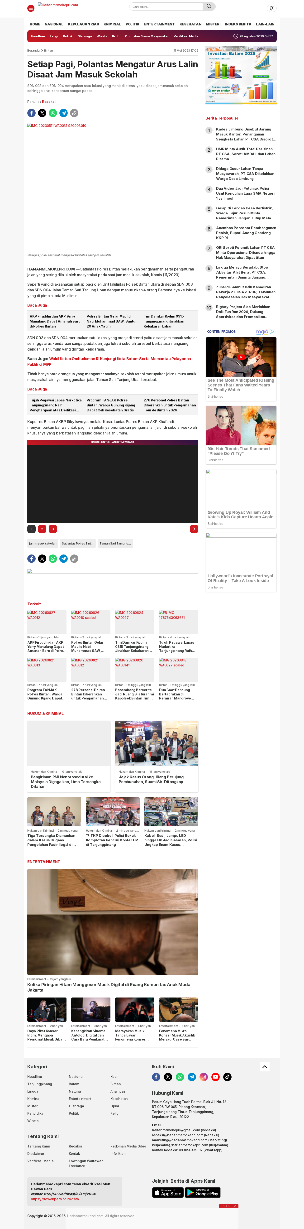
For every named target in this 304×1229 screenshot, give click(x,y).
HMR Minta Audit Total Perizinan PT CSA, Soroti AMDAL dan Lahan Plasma (246, 154)
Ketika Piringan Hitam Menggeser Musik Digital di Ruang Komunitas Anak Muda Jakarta (108, 987)
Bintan (48, 50)
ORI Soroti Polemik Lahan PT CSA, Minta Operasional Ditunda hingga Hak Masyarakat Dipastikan (246, 252)
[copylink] (74, 113)
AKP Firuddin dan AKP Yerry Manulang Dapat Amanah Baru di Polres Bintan (55, 321)
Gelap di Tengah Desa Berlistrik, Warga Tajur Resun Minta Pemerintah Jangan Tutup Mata (244, 213)
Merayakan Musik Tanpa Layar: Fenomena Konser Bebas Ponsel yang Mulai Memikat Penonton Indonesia (131, 1041)
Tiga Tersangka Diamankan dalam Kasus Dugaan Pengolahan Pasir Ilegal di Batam (51, 842)
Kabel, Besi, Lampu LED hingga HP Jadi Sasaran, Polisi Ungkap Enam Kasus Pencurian (170, 842)
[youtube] (215, 1077)
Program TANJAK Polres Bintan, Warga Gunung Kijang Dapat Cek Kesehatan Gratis (111, 405)
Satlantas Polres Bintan (78, 543)
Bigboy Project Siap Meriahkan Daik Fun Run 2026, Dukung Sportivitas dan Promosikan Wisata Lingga (243, 314)
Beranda (33, 50)
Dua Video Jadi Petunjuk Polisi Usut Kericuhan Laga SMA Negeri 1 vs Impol (245, 193)
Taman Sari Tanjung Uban (116, 543)
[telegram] (63, 113)
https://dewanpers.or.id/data (55, 1199)
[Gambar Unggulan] (112, 187)
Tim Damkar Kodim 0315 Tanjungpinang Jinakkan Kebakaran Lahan (164, 321)
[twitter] (42, 113)
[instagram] (204, 1077)
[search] (209, 6)
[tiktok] (227, 1077)
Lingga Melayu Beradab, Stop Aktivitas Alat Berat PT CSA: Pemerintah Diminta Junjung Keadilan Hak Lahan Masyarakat (244, 274)
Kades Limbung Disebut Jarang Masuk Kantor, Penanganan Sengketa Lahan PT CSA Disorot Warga (244, 136)
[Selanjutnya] (194, 529)
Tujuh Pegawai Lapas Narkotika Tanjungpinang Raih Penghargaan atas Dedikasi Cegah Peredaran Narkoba (56, 405)
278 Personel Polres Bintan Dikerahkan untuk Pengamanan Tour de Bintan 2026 (170, 405)
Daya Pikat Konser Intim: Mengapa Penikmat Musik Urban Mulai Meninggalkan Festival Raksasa (46, 1039)
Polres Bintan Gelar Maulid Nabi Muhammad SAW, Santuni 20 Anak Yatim (112, 321)
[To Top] (265, 1066)
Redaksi (49, 102)
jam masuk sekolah (42, 543)
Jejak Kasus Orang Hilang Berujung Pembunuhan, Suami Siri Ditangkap (151, 779)
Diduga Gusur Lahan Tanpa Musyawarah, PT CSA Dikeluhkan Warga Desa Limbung (245, 173)
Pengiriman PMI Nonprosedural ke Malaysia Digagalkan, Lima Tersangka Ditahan (66, 782)
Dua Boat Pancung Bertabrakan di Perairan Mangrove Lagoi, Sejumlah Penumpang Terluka (175, 698)
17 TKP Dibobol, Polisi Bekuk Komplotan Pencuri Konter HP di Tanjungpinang (112, 840)
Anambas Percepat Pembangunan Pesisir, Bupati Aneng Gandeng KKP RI (246, 233)
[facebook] (31, 113)
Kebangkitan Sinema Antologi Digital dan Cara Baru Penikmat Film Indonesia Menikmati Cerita (88, 1039)
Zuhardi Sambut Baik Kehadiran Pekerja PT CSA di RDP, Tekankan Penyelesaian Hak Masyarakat (246, 292)
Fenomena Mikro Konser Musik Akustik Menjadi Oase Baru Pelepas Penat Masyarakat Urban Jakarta (177, 1041)
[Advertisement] (241, 672)
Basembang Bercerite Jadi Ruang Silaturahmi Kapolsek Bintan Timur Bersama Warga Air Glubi (134, 698)
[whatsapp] (53, 113)
